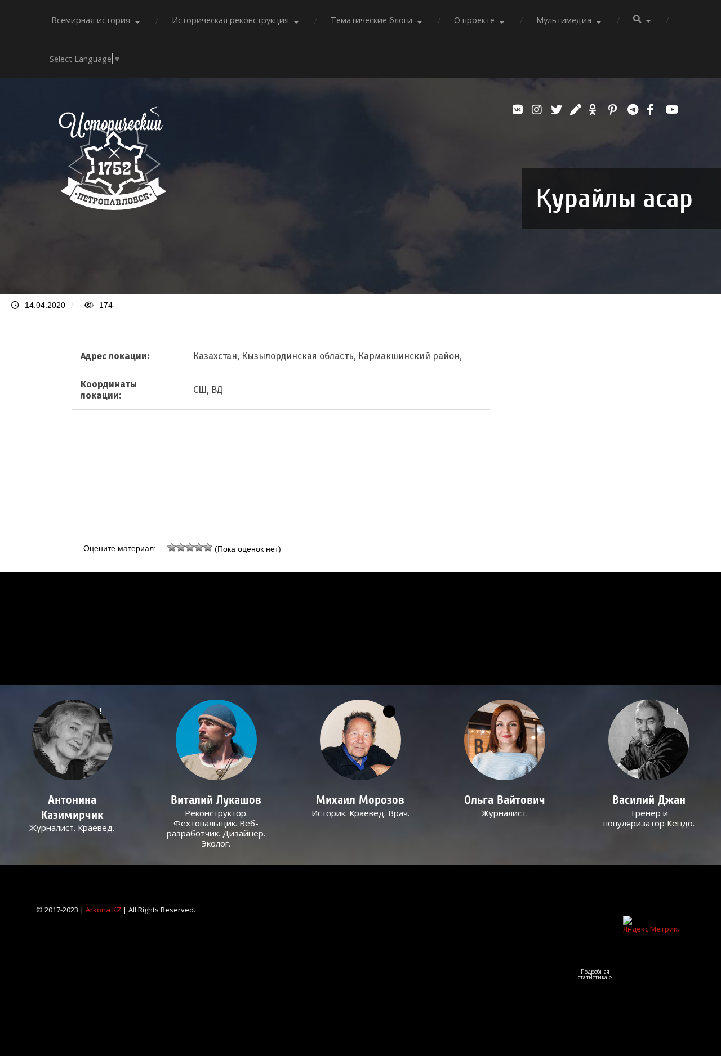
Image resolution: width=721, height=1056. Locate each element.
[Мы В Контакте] (519, 110)
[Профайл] (216, 740)
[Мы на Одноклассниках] (596, 110)
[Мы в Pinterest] (615, 110)
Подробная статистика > (595, 974)
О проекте (474, 20)
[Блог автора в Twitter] (557, 110)
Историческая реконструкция (230, 20)
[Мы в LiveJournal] (577, 110)
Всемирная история (90, 20)
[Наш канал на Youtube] (672, 110)
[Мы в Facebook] (653, 110)
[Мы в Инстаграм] (538, 110)
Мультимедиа (563, 20)
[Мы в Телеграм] (634, 110)
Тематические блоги (371, 20)
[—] (113, 206)
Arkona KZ (103, 910)
